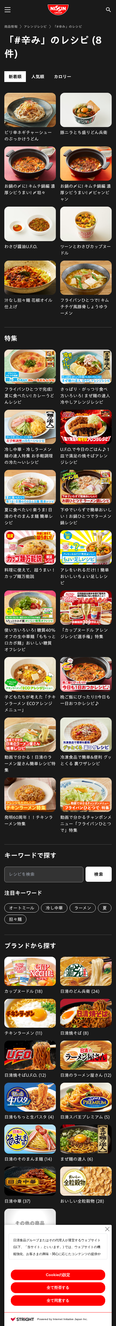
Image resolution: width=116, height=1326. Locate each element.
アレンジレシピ (35, 26)
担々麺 (15, 919)
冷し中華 (54, 908)
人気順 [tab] (37, 76)
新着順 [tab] (15, 76)
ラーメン (82, 908)
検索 (98, 874)
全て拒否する (58, 1287)
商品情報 (11, 26)
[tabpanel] (58, 204)
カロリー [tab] (62, 76)
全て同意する (58, 1300)
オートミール (21, 908)
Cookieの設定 (58, 1275)
